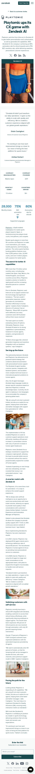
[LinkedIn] (17, 763)
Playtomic (9, 228)
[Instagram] (26, 763)
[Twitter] (8, 763)
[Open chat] (31, 770)
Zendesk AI (17, 61)
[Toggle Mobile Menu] (32, 3)
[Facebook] (12, 763)
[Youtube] (22, 763)
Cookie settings (8, 770)
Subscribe (17, 757)
